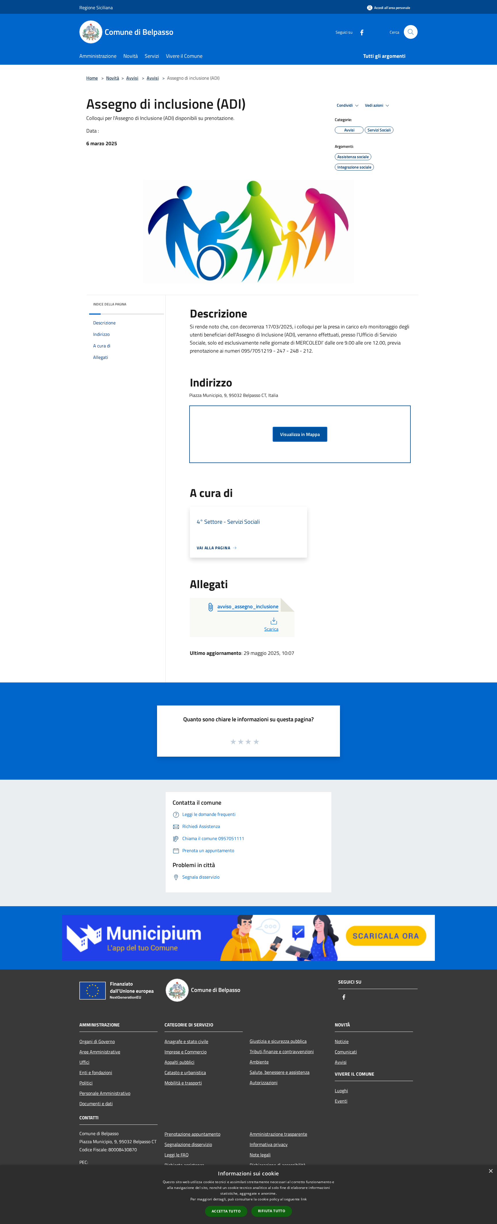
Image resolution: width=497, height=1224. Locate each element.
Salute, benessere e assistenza (279, 1072)
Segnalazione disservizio (188, 1144)
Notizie (342, 1041)
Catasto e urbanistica (185, 1072)
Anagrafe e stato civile (186, 1041)
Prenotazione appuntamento (192, 1134)
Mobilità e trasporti (183, 1082)
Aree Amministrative (99, 1051)
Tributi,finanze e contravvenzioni (282, 1051)
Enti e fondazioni (95, 1072)
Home (92, 77)
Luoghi (341, 1090)
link (304, 1199)
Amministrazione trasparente (278, 1134)
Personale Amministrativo (104, 1093)
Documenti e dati (96, 1103)
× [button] (490, 1171)
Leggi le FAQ (177, 1154)
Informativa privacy (269, 1144)
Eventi (341, 1100)
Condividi (345, 105)
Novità (112, 77)
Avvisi (132, 77)
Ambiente (259, 1061)
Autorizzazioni (264, 1082)
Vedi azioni (374, 105)
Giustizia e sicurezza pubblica (278, 1041)
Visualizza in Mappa (300, 434)
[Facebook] (359, 32)
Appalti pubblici (179, 1062)
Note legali (260, 1154)
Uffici (84, 1062)
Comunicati (346, 1051)
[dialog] (248, 1194)
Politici (86, 1082)
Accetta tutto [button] (226, 1211)
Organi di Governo (97, 1041)
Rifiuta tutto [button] (271, 1210)
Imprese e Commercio (186, 1051)
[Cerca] (411, 32)
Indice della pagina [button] (109, 304)
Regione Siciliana (96, 7)
